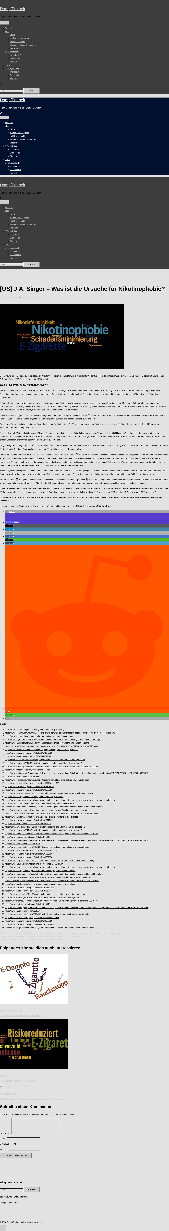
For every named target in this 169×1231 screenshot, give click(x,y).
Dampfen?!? (15, 55)
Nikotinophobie (88, 933)
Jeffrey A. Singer (38, 933)
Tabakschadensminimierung (107, 933)
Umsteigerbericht (12, 68)
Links (7, 65)
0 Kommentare (45, 297)
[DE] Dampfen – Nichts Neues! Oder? (17, 1081)
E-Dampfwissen (12, 52)
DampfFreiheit (12, 9)
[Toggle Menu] (4, 23)
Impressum (15, 72)
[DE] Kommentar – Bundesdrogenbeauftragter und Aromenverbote (31, 1099)
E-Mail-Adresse (7, 1144)
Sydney (42, 1222)
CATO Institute (6, 933)
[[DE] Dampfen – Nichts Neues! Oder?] (34, 1068)
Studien (13, 62)
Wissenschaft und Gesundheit (23, 45)
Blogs (12, 35)
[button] (2, 84)
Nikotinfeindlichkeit (60, 933)
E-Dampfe (17, 933)
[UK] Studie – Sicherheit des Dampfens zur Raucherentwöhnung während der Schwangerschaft (42, 936)
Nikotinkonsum (75, 933)
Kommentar (5, 1133)
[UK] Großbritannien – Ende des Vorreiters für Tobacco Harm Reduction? (32, 940)
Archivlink (59, 729)
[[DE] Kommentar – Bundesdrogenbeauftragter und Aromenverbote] (15, 1086)
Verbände (14, 48)
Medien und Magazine (19, 38)
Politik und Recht (17, 42)
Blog (7, 32)
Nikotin (49, 933)
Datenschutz (15, 75)
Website (3, 1149)
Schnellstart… (16, 58)
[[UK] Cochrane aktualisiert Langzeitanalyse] (34, 1003)
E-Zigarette (26, 933)
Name (3, 1138)
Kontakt (13, 78)
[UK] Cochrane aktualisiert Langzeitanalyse (20, 1016)
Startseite (9, 28)
